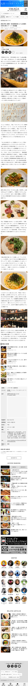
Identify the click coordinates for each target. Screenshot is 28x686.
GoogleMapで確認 (11, 395)
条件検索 (24, 13)
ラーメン (22, 17)
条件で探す (3, 685)
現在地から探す (10, 685)
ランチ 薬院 (16, 17)
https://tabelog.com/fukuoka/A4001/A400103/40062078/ (16, 441)
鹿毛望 (6, 28)
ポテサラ (10, 61)
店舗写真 (15, 388)
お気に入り (17, 685)
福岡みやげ (8, 17)
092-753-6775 (10, 420)
